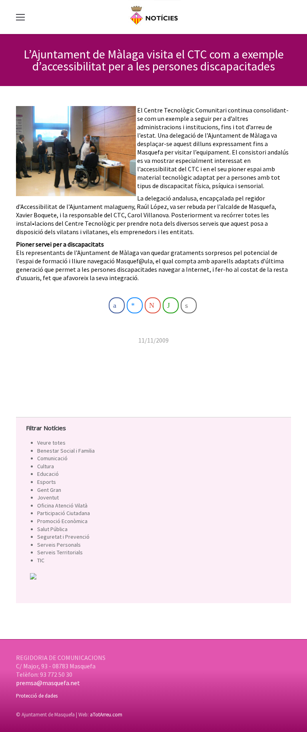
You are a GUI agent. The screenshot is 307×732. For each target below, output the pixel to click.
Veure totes (51, 442)
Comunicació (52, 458)
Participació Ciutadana (63, 513)
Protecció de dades (37, 695)
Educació (48, 473)
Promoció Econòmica (62, 521)
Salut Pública (52, 529)
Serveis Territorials (60, 552)
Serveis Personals (59, 544)
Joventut (48, 497)
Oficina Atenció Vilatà (62, 505)
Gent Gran (49, 489)
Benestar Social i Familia (66, 450)
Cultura (45, 466)
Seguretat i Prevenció (63, 536)
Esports (46, 481)
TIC (40, 560)
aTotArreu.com (106, 714)
